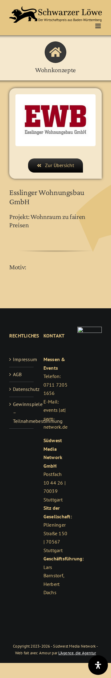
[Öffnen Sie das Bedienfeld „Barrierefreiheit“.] (98, 665)
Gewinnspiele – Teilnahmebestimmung (22, 412)
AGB (17, 374)
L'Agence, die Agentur (77, 653)
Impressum (22, 359)
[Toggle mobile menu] (98, 26)
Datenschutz (22, 389)
